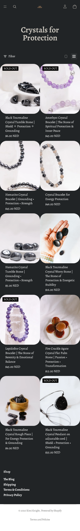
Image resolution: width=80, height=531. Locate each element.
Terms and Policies (40, 519)
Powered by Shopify (51, 510)
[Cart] (75, 7)
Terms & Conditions (17, 490)
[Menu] (5, 7)
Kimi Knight (33, 510)
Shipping (10, 484)
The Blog (9, 479)
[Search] (15, 7)
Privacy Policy (13, 495)
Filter (11, 56)
